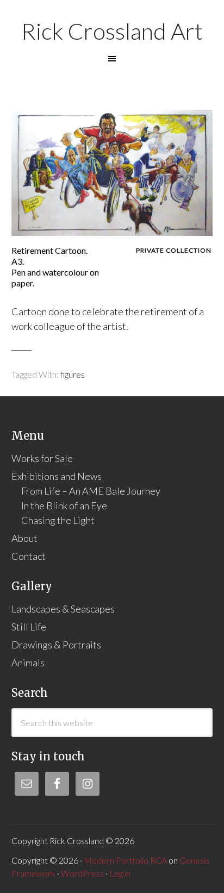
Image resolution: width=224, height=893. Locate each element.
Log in (119, 873)
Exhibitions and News (56, 476)
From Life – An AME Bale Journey (90, 491)
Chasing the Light (58, 520)
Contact (28, 556)
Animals (28, 663)
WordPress (82, 873)
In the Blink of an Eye (64, 505)
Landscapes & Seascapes (63, 609)
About (24, 538)
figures (72, 374)
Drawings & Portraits (56, 645)
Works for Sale (42, 458)
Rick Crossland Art (112, 31)
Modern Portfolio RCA (125, 860)
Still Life (28, 627)
